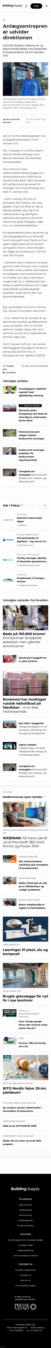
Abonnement (25, 1205)
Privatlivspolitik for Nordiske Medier (25, 1240)
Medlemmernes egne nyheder (22, 797)
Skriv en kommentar (36, 366)
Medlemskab (25, 1210)
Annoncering (25, 1215)
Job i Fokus (11, 505)
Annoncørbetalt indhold (25, 1255)
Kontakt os (25, 1275)
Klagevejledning (26, 1250)
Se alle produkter (25, 1225)
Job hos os (25, 1280)
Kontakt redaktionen (25, 1270)
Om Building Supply (25, 1285)
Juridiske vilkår (25, 1245)
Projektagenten (25, 1220)
